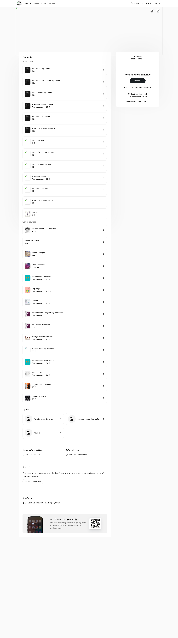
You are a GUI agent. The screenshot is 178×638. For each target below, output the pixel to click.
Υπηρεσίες (27, 3)
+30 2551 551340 (153, 3)
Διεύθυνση (53, 3)
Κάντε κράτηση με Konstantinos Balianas (43, 419)
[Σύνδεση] (158, 11)
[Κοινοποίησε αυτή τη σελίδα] (152, 11)
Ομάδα (36, 3)
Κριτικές (44, 3)
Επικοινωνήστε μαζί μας (136, 101)
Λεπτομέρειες (38, 107)
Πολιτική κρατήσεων (78, 455)
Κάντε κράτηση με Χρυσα (43, 433)
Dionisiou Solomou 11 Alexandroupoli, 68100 (137, 95)
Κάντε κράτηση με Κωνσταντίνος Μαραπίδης (86, 419)
